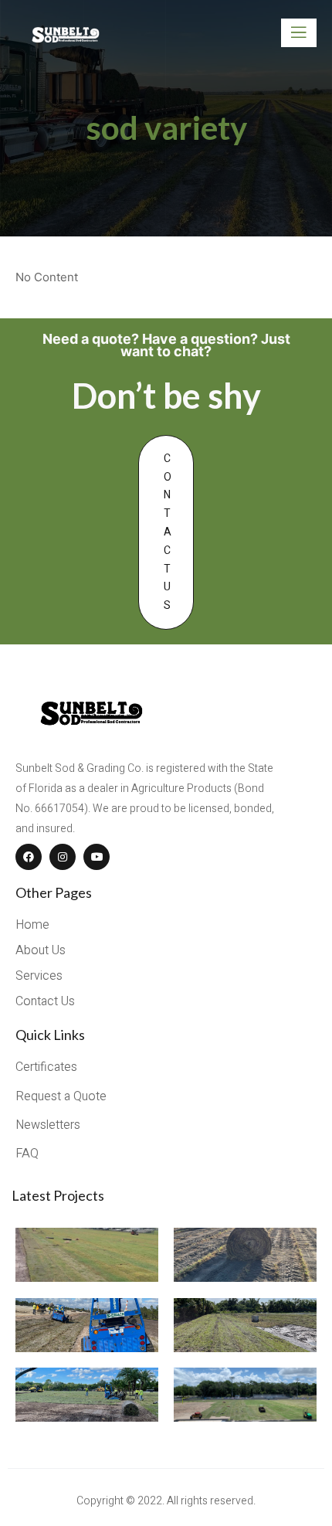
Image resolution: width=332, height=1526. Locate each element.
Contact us (168, 531)
